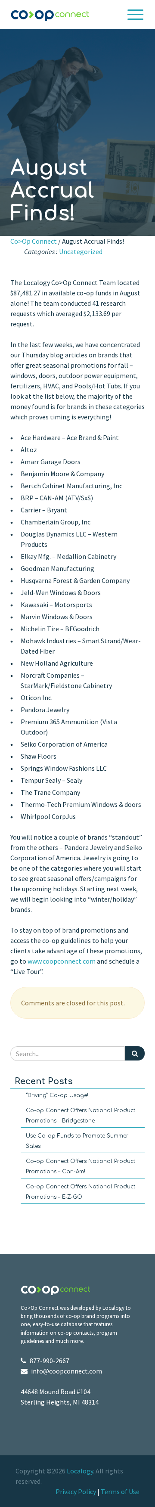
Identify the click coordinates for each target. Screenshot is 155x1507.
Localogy (80, 1471)
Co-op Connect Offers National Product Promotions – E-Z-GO (80, 1192)
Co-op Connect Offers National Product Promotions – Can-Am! (80, 1166)
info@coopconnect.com (66, 1371)
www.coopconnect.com (62, 961)
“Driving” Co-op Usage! (57, 1095)
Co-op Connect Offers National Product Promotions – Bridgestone (80, 1115)
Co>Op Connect (33, 241)
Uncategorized (80, 251)
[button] (135, 14)
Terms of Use (120, 1491)
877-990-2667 (49, 1360)
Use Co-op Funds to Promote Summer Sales (77, 1141)
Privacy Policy (76, 1491)
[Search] (135, 1053)
